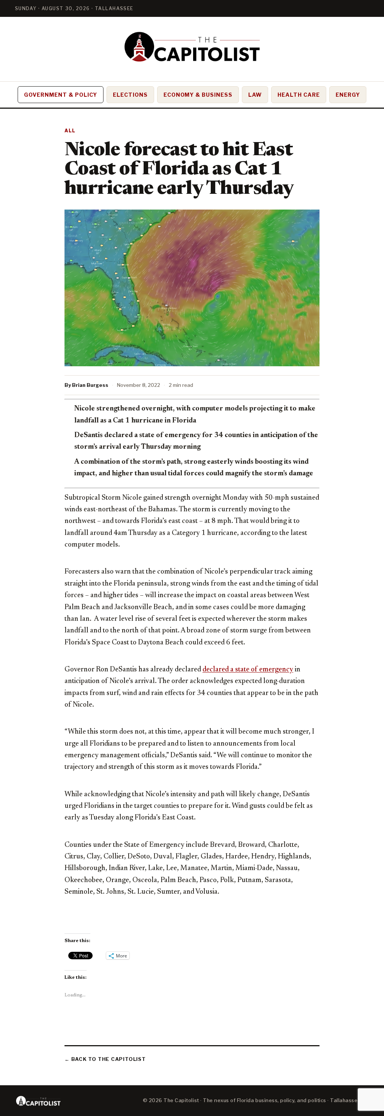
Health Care (299, 94)
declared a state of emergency (247, 669)
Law (255, 94)
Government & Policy (60, 94)
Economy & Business (198, 94)
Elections (130, 94)
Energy (348, 94)
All (70, 130)
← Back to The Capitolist (105, 1059)
